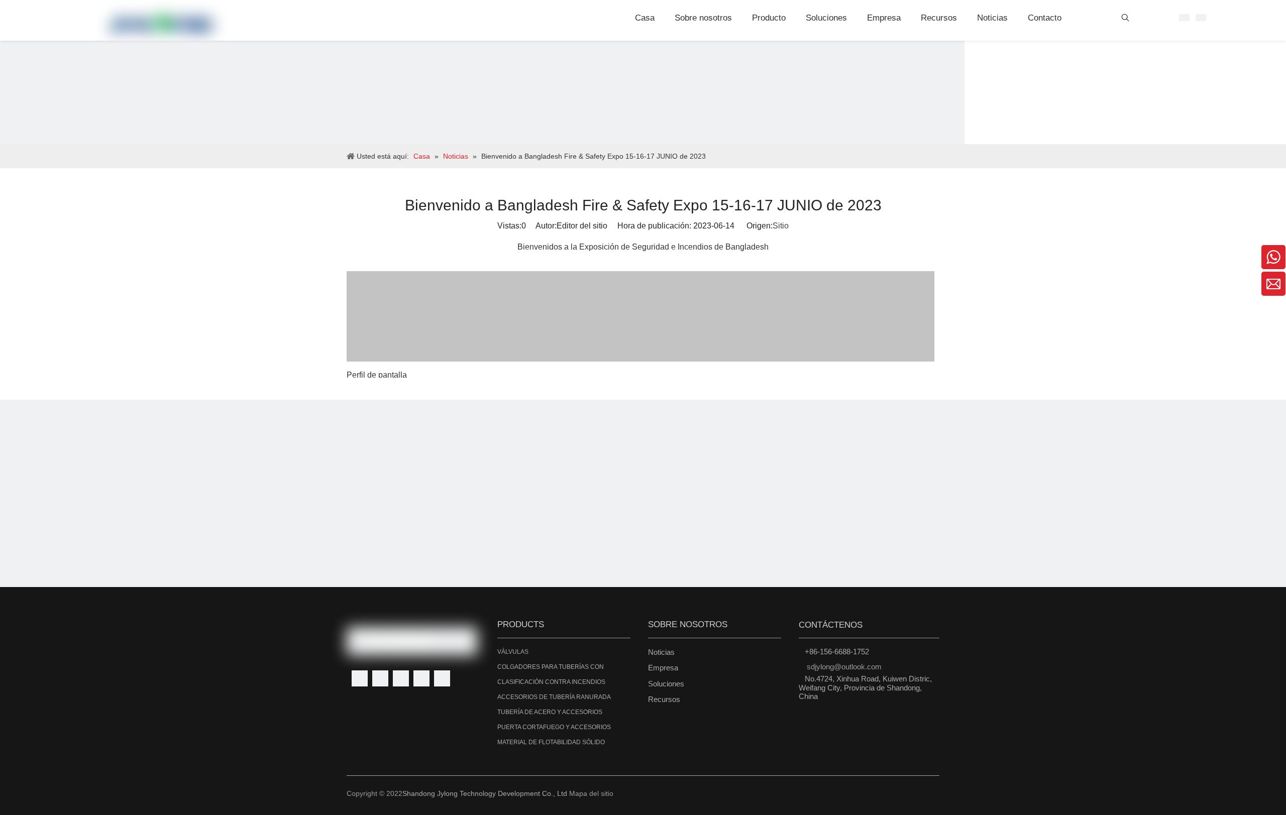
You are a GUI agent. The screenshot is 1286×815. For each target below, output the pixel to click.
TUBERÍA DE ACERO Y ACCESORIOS (549, 712)
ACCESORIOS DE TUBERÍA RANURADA (554, 697)
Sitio (781, 225)
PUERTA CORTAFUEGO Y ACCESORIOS (554, 727)
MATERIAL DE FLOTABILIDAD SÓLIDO (551, 742)
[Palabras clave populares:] (1125, 19)
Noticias (661, 652)
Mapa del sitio (591, 793)
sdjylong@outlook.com (844, 666)
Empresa (663, 667)
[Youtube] (421, 678)
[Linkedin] (380, 678)
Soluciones (666, 683)
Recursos (664, 699)
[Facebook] (360, 678)
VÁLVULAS (512, 651)
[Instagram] (442, 678)
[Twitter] (401, 678)
